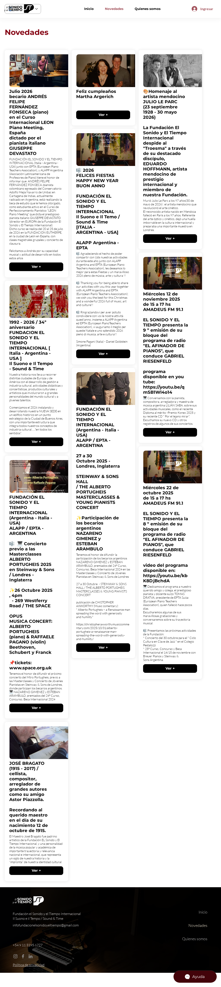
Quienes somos (194, 938)
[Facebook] (23, 956)
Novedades (197, 925)
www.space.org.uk (30, 667)
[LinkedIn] (30, 956)
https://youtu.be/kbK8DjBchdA (165, 578)
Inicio (203, 912)
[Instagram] (15, 956)
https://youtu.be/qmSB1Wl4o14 (164, 389)
